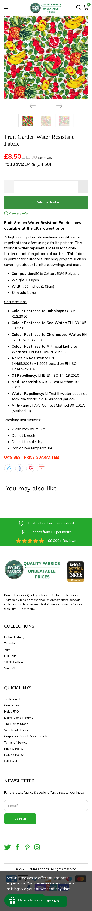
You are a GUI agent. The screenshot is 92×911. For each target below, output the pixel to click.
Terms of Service (15, 742)
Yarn (7, 650)
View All (10, 668)
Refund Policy (13, 755)
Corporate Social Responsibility (26, 736)
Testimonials (13, 699)
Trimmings (11, 643)
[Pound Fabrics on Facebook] (17, 847)
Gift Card (10, 761)
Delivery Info (17, 213)
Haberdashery (14, 637)
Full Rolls (10, 656)
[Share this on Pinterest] (30, 468)
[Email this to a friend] (41, 468)
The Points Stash (16, 724)
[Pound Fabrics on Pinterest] (27, 847)
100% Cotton (13, 662)
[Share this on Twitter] (8, 468)
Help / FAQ (11, 711)
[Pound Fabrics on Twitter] (7, 847)
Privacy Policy (13, 749)
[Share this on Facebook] (19, 468)
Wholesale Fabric (16, 730)
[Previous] (32, 105)
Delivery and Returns (18, 718)
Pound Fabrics (38, 869)
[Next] (59, 105)
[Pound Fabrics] (46, 8)
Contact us (11, 705)
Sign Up (20, 819)
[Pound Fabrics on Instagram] (37, 847)
